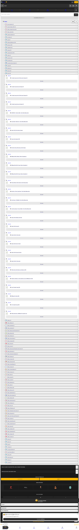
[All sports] (76, 10)
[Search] (70, 5)
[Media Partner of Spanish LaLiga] (10, 487)
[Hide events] (5, 524)
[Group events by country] (73, 21)
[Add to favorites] (7, 78)
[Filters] (76, 5)
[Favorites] (73, 5)
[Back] (2, 6)
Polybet (5, 21)
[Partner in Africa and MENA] (25, 487)
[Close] (76, 21)
